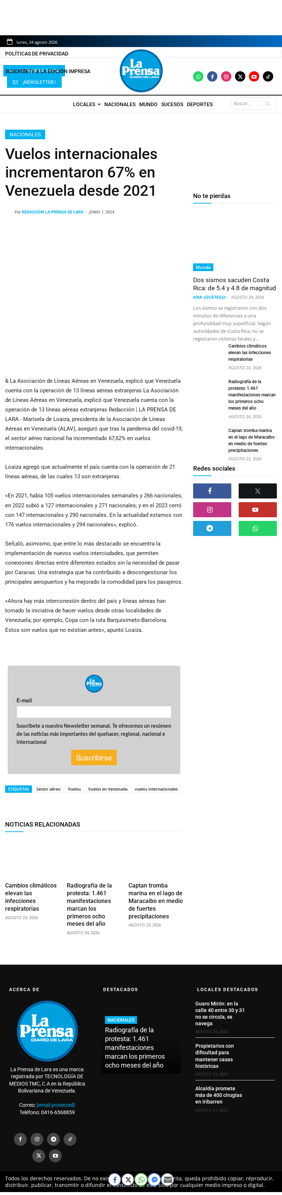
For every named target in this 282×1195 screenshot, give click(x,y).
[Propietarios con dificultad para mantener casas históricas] (263, 1052)
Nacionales (25, 134)
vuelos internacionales (156, 789)
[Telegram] (212, 528)
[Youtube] (254, 76)
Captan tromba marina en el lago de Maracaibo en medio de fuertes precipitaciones (156, 900)
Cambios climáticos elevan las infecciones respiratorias (31, 897)
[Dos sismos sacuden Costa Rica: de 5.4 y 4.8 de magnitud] (235, 241)
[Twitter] (240, 76)
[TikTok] (70, 1139)
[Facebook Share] (114, 1179)
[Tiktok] (268, 76)
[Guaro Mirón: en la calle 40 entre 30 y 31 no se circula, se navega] (263, 1009)
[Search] (269, 103)
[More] (192, 803)
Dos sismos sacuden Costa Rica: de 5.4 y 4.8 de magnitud (234, 284)
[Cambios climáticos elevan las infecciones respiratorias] (32, 858)
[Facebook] (212, 76)
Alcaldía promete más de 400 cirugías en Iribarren (218, 1095)
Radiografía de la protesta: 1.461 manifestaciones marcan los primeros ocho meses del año (252, 395)
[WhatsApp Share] (141, 1179)
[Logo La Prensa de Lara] (141, 71)
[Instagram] (226, 76)
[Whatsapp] (198, 76)
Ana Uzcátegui (209, 297)
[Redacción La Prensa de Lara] (10, 212)
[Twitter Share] (127, 1179)
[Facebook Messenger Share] (154, 1179)
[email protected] (56, 1105)
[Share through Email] (167, 1179)
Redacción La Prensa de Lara (52, 212)
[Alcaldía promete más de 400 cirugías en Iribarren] (263, 1094)
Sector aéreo (48, 789)
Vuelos (74, 789)
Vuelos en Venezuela (107, 789)
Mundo (203, 267)
